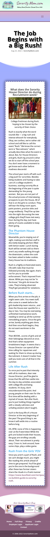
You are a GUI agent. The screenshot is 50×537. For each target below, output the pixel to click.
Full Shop (19, 521)
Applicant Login (31, 524)
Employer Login (15, 524)
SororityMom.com (31, 51)
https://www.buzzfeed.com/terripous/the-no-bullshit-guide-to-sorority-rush (29, 478)
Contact (23, 527)
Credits (38, 521)
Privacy (29, 521)
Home (9, 521)
